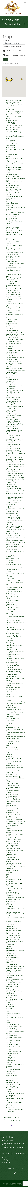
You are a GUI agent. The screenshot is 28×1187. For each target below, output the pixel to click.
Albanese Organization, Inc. (14, 126)
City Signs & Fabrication (13, 270)
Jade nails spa (10, 566)
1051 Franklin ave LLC (12, 102)
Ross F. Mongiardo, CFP (13, 899)
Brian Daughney (11, 220)
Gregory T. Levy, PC (12, 482)
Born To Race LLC (11, 216)
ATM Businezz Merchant (13, 173)
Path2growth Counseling (14, 819)
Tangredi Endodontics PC (14, 1013)
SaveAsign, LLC (10, 925)
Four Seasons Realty (12, 428)
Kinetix (8, 598)
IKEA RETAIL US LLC (12, 533)
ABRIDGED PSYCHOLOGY (14, 116)
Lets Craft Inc (10, 627)
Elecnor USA (10, 367)
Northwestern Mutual (13, 776)
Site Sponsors (6, 1162)
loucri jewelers (10, 660)
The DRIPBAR (10, 1028)
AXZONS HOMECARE (12, 176)
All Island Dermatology (13, 127)
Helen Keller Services (12, 511)
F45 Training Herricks (12, 392)
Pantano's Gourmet (12, 812)
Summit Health (10, 1006)
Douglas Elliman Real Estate (14, 336)
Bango (8, 183)
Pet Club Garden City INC (14, 839)
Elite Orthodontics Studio (14, 368)
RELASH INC (10, 886)
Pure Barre (9, 868)
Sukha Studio (10, 1004)
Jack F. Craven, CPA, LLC (13, 564)
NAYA (7, 745)
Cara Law (8, 243)
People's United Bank (12, 838)
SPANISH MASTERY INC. (13, 970)
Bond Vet (9, 211)
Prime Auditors (10, 857)
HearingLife (9, 506)
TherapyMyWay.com (12, 1053)
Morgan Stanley (11, 707)
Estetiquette (10, 381)
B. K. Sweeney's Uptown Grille (15, 182)
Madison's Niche (11, 676)
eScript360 (9, 376)
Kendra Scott (10, 593)
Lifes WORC (9, 640)
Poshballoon (10, 856)
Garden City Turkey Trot (13, 472)
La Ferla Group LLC (12, 609)
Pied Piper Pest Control (13, 848)
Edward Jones (10, 365)
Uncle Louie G (10, 1073)
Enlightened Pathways (13, 374)
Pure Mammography (12, 870)
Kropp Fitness (10, 604)
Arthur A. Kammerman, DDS (14, 164)
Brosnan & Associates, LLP (14, 231)
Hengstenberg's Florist (13, 515)
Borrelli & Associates (12, 218)
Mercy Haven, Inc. (11, 691)
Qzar (7, 874)
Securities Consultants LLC (14, 939)
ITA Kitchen (9, 560)
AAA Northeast (10, 109)
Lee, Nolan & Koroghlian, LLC (14, 622)
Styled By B (9, 1001)
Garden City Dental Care (13, 448)
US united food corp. (12, 1077)
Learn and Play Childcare (13, 620)
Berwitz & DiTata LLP (12, 198)
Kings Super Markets (12, 600)
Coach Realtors (10, 283)
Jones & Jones (10, 579)
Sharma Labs (10, 944)
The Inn (8, 1042)
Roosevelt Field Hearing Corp (15, 897)
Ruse (7, 903)
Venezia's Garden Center (13, 1084)
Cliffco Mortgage (11, 280)
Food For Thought (11, 414)
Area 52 (8, 156)
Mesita (8, 694)
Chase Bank (9, 258)
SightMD (8, 946)
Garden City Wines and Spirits (15, 473)
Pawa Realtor (10, 827)
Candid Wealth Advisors (13, 240)
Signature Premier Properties (15, 950)
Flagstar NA (9, 405)
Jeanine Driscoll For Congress (15, 573)
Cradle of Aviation (11, 319)
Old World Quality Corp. (13, 800)
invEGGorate (10, 555)
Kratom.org (9, 602)
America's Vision (10, 147)
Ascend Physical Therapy (13, 167)
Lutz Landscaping (11, 664)
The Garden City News (13, 1040)
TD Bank (8, 1022)
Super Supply (10, 1008)
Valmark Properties (12, 1082)
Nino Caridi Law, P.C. (12, 774)
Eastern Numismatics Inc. (13, 361)
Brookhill (9, 225)
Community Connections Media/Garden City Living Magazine (13, 297)
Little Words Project (12, 649)
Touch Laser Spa (11, 1062)
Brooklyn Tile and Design (13, 229)
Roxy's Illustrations (11, 901)
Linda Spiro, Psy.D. (11, 644)
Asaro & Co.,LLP (10, 165)
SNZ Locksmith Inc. (12, 964)
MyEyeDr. (9, 725)
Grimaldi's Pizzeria (11, 484)
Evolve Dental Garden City (14, 385)
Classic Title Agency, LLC (13, 278)
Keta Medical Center (12, 595)
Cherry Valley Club (12, 261)
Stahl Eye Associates (12, 986)
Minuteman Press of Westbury (15, 702)
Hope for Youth (10, 524)
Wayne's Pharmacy (12, 1097)
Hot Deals (8, 1119)
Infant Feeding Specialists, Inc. (15, 540)
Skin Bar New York (11, 955)
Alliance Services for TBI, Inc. (14, 100)
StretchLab (9, 997)
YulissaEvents (10, 1108)
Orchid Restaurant (11, 807)
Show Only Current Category (15, 55)
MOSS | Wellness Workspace (15, 713)
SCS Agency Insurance (13, 935)
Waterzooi (9, 1091)
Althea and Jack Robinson (14, 144)
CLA (7, 272)
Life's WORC (9, 638)
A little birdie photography (14, 104)
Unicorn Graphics (11, 1075)
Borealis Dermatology (12, 214)
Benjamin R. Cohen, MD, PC (14, 196)
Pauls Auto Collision (12, 825)
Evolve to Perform (11, 388)
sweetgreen (9, 1010)
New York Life (10, 754)
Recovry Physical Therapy (14, 879)
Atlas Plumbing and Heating (14, 171)
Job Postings (15, 1119)
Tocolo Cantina (10, 1057)
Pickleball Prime (11, 847)
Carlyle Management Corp (14, 249)
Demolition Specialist (12, 330)
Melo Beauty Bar (11, 689)
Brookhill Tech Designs (13, 227)
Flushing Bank (10, 408)
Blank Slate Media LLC (13, 203)
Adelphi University (11, 120)
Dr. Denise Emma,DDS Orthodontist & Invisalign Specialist (13, 343)
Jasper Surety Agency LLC (14, 568)
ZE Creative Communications (15, 1109)
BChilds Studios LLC (12, 191)
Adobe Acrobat (10, 122)
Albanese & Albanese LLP (13, 124)
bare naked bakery (12, 187)
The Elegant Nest (11, 1030)
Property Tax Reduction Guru (15, 867)
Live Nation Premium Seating (15, 651)
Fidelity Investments (12, 399)
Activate (8, 118)
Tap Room (9, 1015)
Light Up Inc (9, 642)
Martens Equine (11, 682)
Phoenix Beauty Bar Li (13, 845)
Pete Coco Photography (13, 841)
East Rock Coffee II (12, 356)
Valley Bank (9, 1080)
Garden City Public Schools (14, 459)
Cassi (7, 251)
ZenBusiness (10, 1111)
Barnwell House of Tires (13, 189)
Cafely (8, 238)
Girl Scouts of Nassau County (15, 477)
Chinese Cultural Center (13, 267)
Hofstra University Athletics (14, 519)
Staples (8, 988)
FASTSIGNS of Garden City (14, 397)
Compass (8, 301)
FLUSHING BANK (11, 410)
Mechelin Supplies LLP (13, 687)
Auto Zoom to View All (13, 51)
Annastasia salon (11, 153)
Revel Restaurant (11, 892)
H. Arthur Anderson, (12, 486)
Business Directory (9, 1117)
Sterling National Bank (13, 990)
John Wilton (9, 577)
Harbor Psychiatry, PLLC (13, 502)
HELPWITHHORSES (12, 513)
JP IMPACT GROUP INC (13, 580)
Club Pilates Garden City (13, 281)
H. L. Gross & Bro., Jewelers (14, 488)
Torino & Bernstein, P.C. (13, 1060)
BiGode (8, 200)
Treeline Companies (12, 1068)
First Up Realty (10, 403)
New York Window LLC (13, 771)
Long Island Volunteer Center (15, 658)
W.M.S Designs (10, 1086)
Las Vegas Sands (11, 615)
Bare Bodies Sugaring (12, 185)
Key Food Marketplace (13, 597)
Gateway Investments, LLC (14, 475)
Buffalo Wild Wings (12, 232)
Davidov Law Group (12, 327)
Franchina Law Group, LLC (14, 430)
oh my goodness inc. (12, 796)
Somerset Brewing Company (15, 966)
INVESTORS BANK (11, 557)
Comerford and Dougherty (14, 294)
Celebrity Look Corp (12, 254)
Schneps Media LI (11, 928)
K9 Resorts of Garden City (14, 591)
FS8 (7, 434)
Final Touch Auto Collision (14, 401)
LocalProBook (10, 653)
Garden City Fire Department (15, 439)
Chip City (8, 269)
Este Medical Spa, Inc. (12, 379)
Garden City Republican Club (15, 464)
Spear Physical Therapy (13, 972)
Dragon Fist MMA (11, 354)
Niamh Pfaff (9, 772)
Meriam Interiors (11, 693)
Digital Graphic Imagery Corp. (15, 334)
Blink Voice (9, 205)
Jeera (7, 575)
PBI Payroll (9, 832)
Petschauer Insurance (13, 843)
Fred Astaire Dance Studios (14, 432)
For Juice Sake (10, 417)
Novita (8, 781)
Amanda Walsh (10, 145)
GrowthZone (21, 1184)
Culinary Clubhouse (12, 321)
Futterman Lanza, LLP (13, 435)
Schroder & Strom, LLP (13, 934)
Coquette (9, 318)
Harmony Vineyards (12, 504)
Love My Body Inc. (11, 662)
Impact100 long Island (13, 535)
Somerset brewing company (14, 968)
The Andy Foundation (13, 1024)
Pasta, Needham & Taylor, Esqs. (15, 818)
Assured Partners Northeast (14, 169)
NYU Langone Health (12, 794)
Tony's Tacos (10, 1059)
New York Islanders (12, 749)
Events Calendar (19, 1117)
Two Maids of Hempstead (13, 1069)
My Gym (8, 722)
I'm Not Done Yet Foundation (15, 530)
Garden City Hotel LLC (13, 450)
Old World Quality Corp (13, 798)
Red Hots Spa (10, 881)
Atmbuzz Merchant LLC (13, 174)
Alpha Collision (10, 142)
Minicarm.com (10, 700)
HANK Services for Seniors (14, 499)
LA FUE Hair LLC (11, 611)
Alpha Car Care (10, 140)
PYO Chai (9, 872)
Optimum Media (11, 805)
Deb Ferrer (9, 328)
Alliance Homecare (12, 129)
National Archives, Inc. (12, 740)
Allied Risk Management (13, 131)
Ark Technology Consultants (15, 162)
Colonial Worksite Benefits (14, 289)
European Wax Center (13, 383)
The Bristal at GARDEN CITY (14, 1026)
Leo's (7, 626)
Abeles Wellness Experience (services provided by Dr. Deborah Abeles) (14, 113)
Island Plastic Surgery (12, 559)
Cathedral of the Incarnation (14, 252)
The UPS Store (10, 1050)
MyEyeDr (9, 723)
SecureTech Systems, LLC (14, 937)
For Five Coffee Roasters (13, 415)
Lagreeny (9, 613)
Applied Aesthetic (11, 155)
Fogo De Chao (10, 412)
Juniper (8, 586)
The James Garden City (13, 1044)
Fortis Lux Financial (12, 419)
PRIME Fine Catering (12, 859)
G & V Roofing (10, 437)
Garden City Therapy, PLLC (14, 470)
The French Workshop (13, 1035)
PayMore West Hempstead (14, 830)
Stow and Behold (11, 995)
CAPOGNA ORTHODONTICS (15, 241)
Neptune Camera (11, 747)
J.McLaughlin (10, 562)
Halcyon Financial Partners (14, 497)
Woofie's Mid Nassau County (14, 1106)
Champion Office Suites (13, 256)
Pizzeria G (9, 852)
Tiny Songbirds (10, 1055)
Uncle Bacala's (10, 1071)
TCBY (7, 1021)
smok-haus (9, 961)
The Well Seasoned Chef (13, 1051)
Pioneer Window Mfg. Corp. (14, 850)
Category (6, 40)
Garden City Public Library (14, 457)
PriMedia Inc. (10, 861)
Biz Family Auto (10, 202)
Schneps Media (10, 926)
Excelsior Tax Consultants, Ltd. (15, 390)
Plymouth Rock (11, 854)
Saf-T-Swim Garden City (13, 912)
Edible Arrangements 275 (14, 363)
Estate (8, 377)
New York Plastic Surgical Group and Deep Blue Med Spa (14, 767)
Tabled (8, 1012)
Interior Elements (11, 550)
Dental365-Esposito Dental (14, 332)
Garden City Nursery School (14, 452)
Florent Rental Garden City (14, 406)
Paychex (8, 828)
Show (5, 60)
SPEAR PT (9, 973)
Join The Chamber (15, 1120)
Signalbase (9, 948)
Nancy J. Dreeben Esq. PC (14, 727)
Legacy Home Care (12, 624)
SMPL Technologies (12, 963)
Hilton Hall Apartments (13, 517)
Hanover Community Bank (14, 501)
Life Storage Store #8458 (13, 636)
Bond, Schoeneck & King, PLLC (15, 212)
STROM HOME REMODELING (15, 999)
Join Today (5, 1160)
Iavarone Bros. (10, 531)
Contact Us (5, 1157)
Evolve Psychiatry (11, 386)
